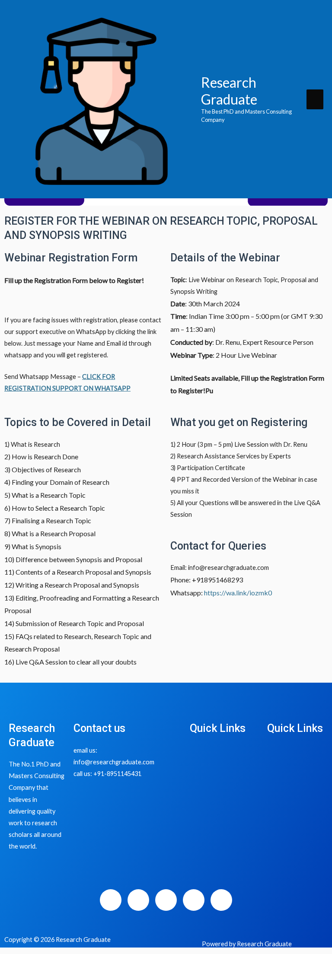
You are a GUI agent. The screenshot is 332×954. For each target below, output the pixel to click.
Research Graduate (229, 90)
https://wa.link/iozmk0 (238, 592)
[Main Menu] (314, 99)
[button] (224, 752)
